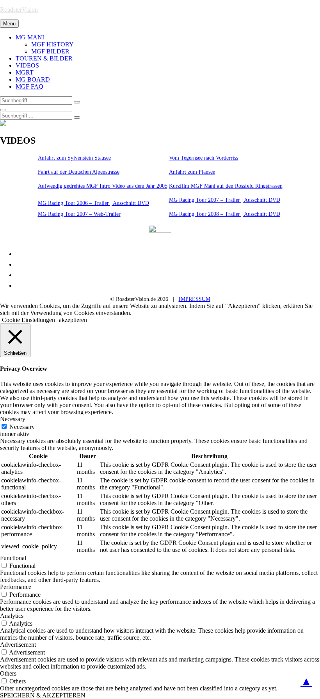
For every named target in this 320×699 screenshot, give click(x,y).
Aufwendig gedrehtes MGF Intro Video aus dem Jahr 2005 (102, 186)
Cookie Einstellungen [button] (28, 320)
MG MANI (30, 37)
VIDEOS (27, 65)
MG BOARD (33, 79)
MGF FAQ (29, 86)
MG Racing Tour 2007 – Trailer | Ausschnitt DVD (224, 200)
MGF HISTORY (52, 44)
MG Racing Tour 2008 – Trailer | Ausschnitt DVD (224, 214)
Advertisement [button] (18, 644)
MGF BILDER (50, 51)
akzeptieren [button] (73, 320)
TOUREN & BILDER (44, 58)
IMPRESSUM (194, 299)
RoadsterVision (19, 9)
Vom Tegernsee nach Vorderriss (203, 158)
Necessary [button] (12, 419)
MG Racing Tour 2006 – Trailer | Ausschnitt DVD (93, 203)
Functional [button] (13, 558)
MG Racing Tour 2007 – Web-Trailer (79, 214)
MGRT (25, 72)
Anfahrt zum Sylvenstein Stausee (74, 158)
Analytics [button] (11, 615)
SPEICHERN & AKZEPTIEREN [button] (42, 695)
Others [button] (8, 673)
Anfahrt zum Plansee (192, 172)
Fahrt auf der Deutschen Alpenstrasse (78, 172)
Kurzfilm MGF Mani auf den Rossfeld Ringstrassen (226, 186)
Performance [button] (15, 586)
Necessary (22, 426)
